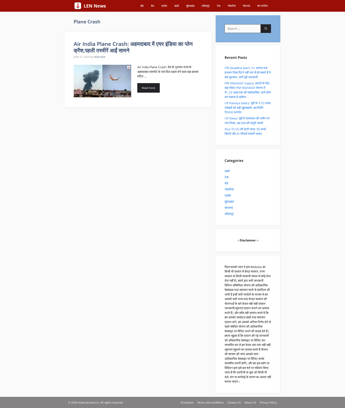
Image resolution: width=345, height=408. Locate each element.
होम (142, 6)
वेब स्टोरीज (262, 6)
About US (250, 402)
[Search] (266, 28)
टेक (218, 6)
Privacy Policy (268, 402)
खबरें (176, 6)
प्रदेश (164, 6)
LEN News (95, 6)
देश (152, 6)
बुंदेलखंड (190, 6)
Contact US (234, 402)
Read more (148, 88)
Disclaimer (187, 402)
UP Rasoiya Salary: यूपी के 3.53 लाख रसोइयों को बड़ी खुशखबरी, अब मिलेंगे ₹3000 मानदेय (247, 107)
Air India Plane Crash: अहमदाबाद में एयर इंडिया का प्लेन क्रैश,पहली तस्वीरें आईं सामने (133, 47)
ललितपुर (206, 6)
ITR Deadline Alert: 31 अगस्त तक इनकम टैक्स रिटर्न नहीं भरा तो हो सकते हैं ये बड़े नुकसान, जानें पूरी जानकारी (248, 72)
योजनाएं (246, 6)
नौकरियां (232, 6)
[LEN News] (78, 6)
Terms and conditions (210, 402)
